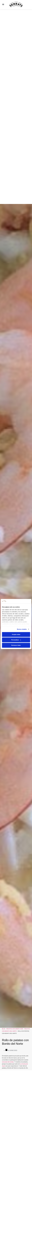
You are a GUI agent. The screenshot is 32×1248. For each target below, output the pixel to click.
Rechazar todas (16, 645)
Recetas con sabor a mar (14, 1028)
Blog (3, 1028)
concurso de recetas (8, 1062)
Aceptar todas (16, 634)
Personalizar (15, 640)
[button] (3, 4)
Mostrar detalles (22, 629)
